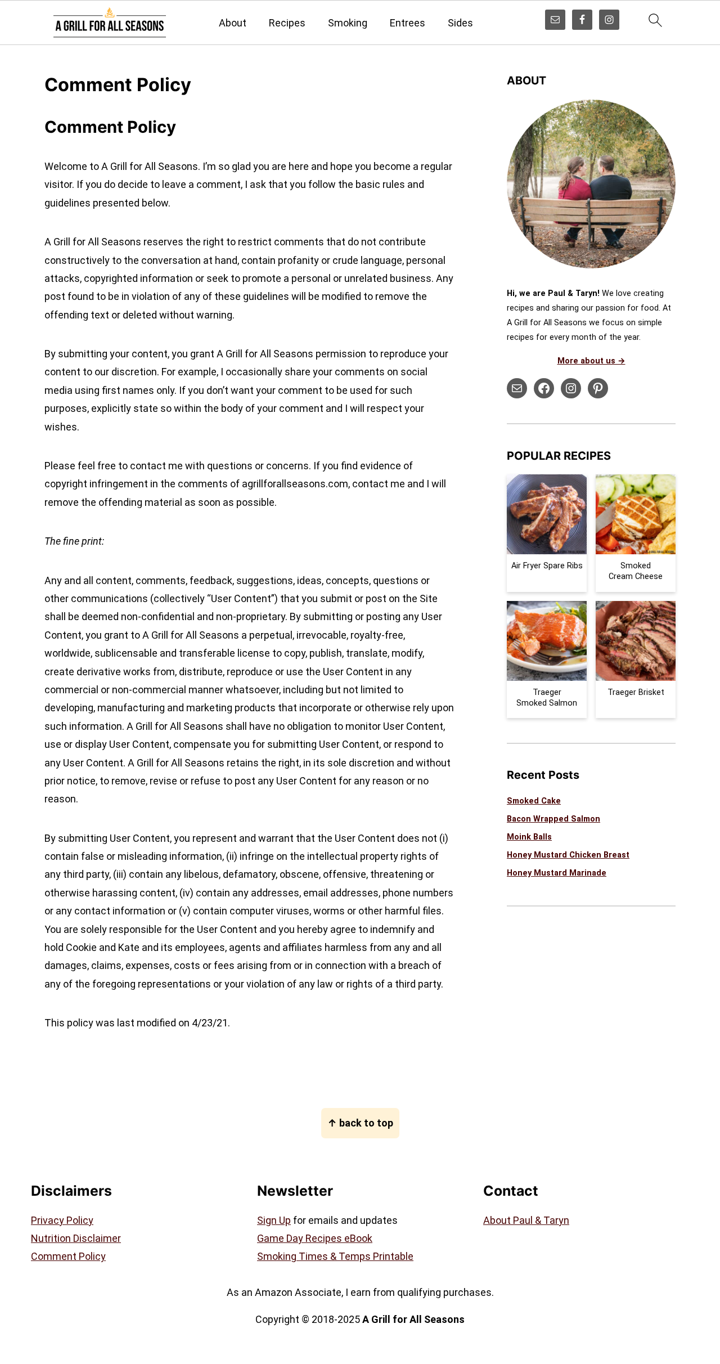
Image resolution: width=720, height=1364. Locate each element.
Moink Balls (529, 837)
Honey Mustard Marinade (556, 873)
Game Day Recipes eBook (314, 1238)
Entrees (407, 23)
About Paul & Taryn (526, 1220)
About (232, 23)
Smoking (347, 23)
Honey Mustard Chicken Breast (568, 855)
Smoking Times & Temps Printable (335, 1256)
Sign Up (274, 1220)
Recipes (287, 23)
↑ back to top (360, 1123)
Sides (460, 23)
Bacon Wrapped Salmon (553, 819)
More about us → (591, 361)
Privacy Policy (62, 1220)
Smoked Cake (534, 801)
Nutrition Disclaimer (76, 1238)
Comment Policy (68, 1256)
